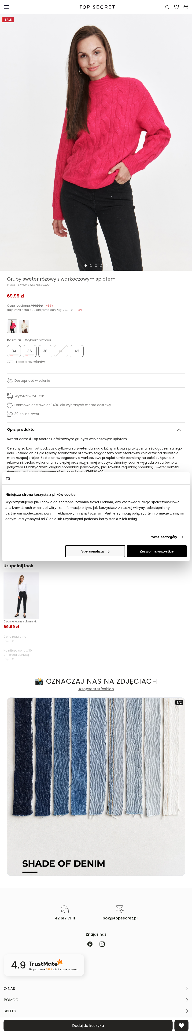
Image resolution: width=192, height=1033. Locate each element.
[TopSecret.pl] (97, 7)
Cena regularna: (30, 306)
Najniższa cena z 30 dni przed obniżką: (44, 310)
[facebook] (89, 944)
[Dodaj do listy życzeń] (181, 1025)
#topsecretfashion (96, 689)
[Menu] (28, 7)
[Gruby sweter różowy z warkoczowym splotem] (96, 142)
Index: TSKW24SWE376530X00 (28, 284)
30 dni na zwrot (27, 414)
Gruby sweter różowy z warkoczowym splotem (61, 279)
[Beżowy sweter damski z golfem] (24, 326)
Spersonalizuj (92, 551)
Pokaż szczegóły (163, 537)
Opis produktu (20, 429)
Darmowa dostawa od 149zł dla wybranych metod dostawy (63, 405)
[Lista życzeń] (176, 7)
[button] (96, 988)
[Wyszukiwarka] (167, 7)
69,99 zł (16, 296)
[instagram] (102, 944)
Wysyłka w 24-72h (29, 396)
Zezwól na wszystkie (157, 551)
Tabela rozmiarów (30, 361)
